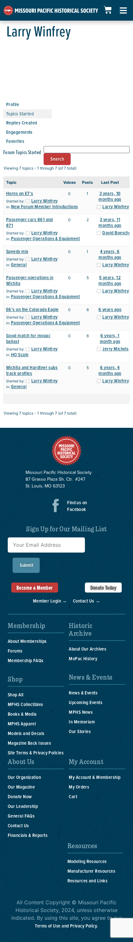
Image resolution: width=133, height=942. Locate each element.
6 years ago (109, 309)
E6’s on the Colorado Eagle (32, 309)
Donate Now (20, 796)
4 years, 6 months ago (109, 254)
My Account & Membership (94, 777)
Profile (12, 104)
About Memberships (27, 641)
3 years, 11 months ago (109, 222)
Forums (15, 650)
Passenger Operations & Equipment (45, 238)
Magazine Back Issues (29, 743)
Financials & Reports (27, 835)
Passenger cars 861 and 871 (29, 222)
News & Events (83, 692)
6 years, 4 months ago (109, 370)
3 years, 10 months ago (109, 196)
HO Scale (20, 354)
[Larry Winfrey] (27, 96)
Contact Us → (86, 600)
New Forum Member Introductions (44, 206)
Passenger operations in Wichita (29, 280)
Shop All (16, 694)
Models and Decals (26, 733)
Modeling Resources (87, 861)
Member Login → (50, 600)
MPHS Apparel (22, 723)
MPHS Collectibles (25, 704)
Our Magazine (21, 786)
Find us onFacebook (77, 506)
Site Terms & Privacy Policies (36, 752)
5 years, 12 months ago (109, 280)
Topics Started (20, 113)
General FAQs (21, 815)
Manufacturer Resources (91, 871)
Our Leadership (23, 806)
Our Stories (80, 731)
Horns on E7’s (19, 193)
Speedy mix (17, 251)
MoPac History (83, 658)
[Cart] (107, 10)
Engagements (19, 132)
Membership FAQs (26, 660)
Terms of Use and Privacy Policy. (66, 925)
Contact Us (18, 825)
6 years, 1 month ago (110, 338)
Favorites (15, 141)
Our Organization (24, 777)
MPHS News (81, 712)
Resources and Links (87, 880)
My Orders (79, 786)
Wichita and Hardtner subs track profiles (31, 370)
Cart (73, 796)
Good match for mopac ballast (28, 338)
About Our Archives (87, 648)
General (18, 264)
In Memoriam (82, 721)
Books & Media (22, 714)
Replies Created (21, 122)
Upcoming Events (85, 702)
